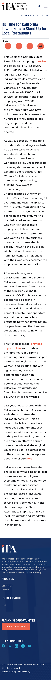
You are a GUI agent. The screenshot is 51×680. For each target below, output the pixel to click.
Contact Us (7, 586)
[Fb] (3, 645)
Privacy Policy (23, 671)
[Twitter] (9, 645)
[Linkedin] (16, 645)
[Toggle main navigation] (45, 6)
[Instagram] (23, 645)
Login (4, 605)
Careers (5, 589)
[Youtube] (29, 645)
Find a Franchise (15, 626)
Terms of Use (8, 671)
